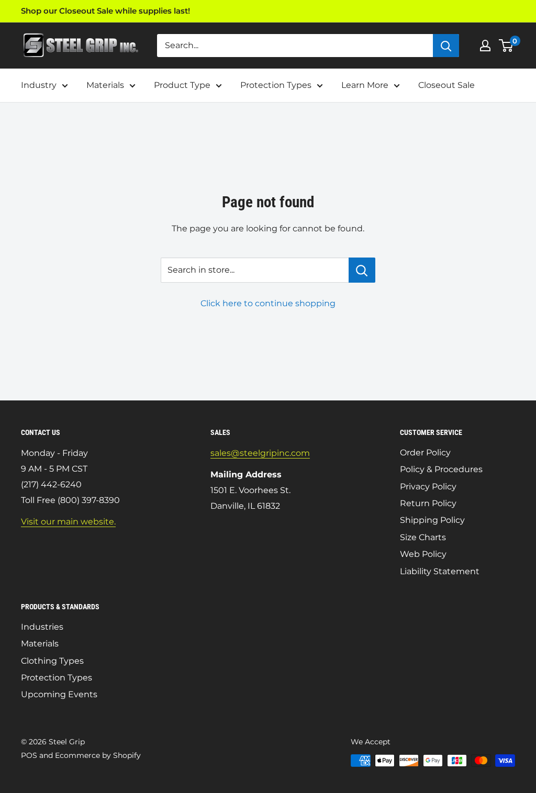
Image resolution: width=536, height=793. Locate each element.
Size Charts (423, 537)
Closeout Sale (446, 85)
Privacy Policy (428, 487)
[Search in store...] (362, 270)
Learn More (364, 85)
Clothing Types (52, 661)
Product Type (182, 85)
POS (29, 755)
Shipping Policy (432, 520)
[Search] (446, 45)
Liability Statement (439, 571)
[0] (506, 45)
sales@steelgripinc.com (260, 453)
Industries (42, 627)
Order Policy (425, 452)
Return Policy (428, 503)
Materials (105, 85)
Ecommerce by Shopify (98, 755)
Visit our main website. (68, 522)
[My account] (485, 45)
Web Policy (423, 554)
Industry (39, 85)
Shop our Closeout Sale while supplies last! (105, 11)
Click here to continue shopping (268, 303)
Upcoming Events (59, 694)
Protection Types (275, 85)
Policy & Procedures (441, 469)
